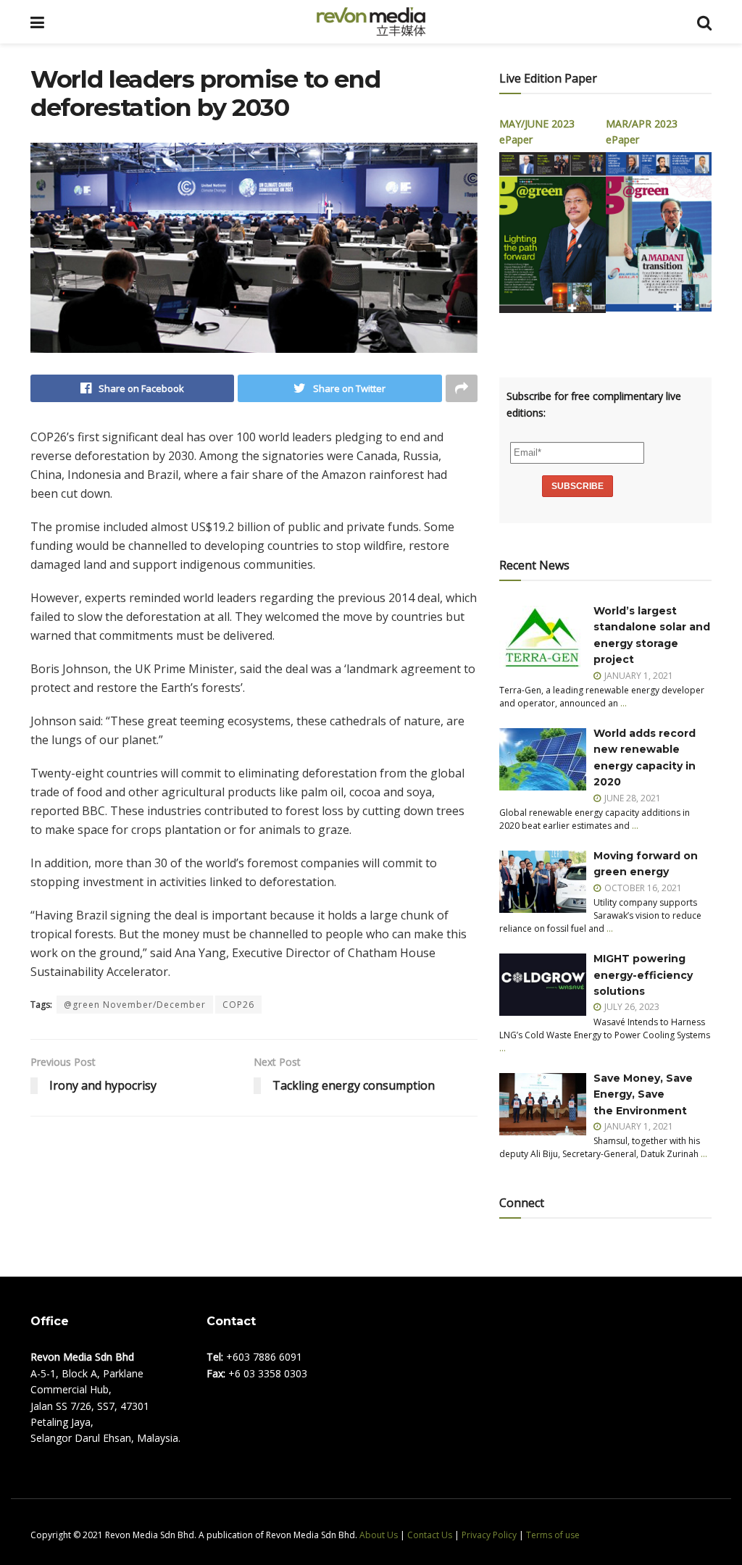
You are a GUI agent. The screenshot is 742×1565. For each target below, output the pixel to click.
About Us (378, 1535)
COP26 (238, 1004)
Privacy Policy (489, 1535)
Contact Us (429, 1535)
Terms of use (553, 1535)
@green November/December (135, 1004)
